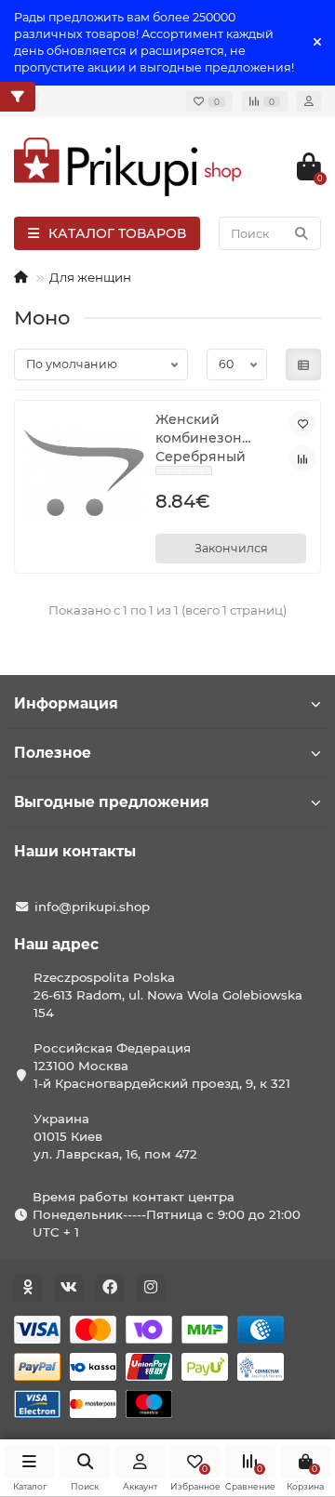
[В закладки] (302, 423)
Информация (66, 703)
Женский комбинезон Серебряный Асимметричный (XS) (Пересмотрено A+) (214, 438)
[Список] (303, 364)
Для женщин (90, 277)
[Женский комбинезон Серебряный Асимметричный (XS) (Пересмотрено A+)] (84, 473)
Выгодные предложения (111, 802)
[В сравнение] (302, 458)
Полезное (52, 753)
